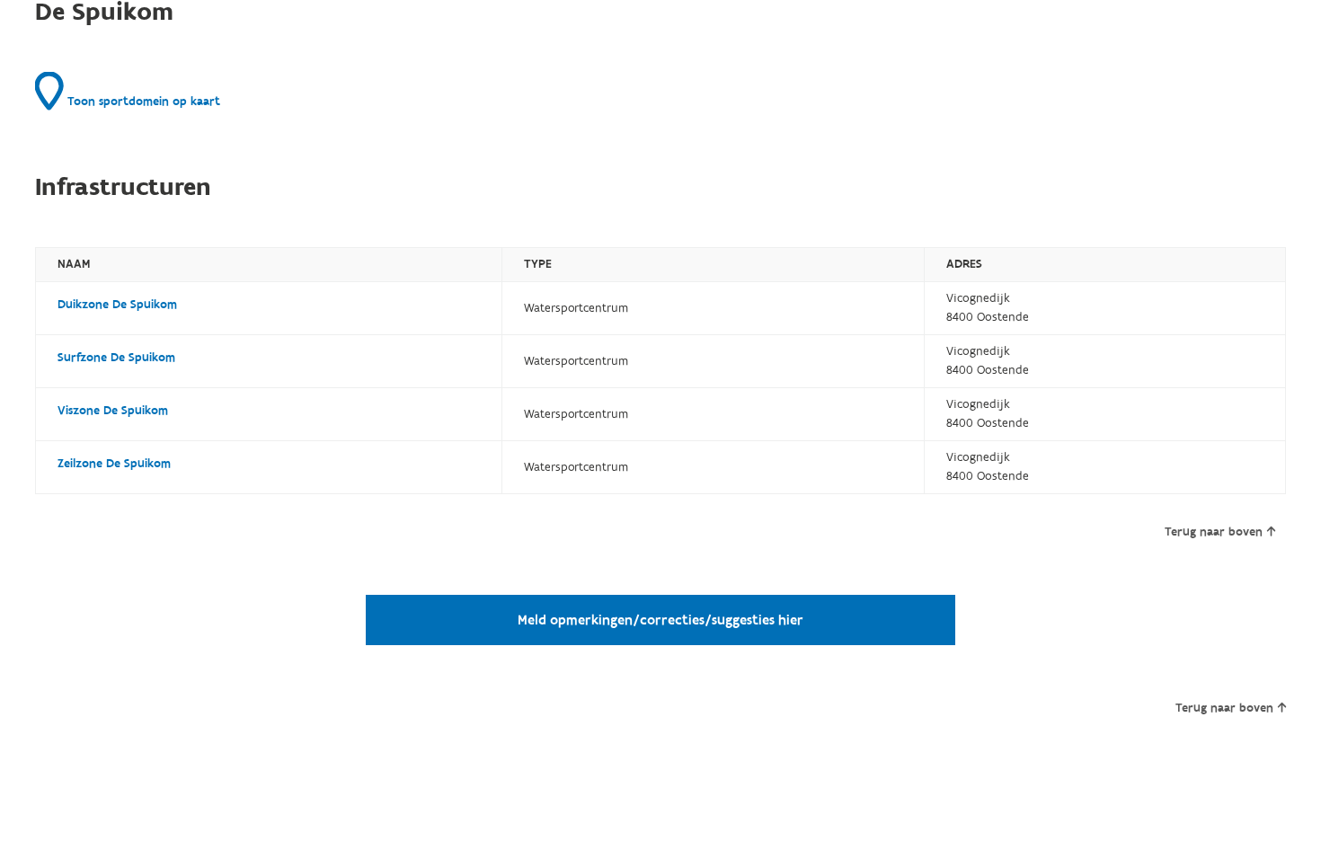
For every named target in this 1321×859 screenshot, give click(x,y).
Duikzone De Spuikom (117, 305)
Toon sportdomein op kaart (142, 101)
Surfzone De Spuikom (116, 358)
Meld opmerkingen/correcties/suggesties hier (660, 620)
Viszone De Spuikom (113, 411)
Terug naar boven (1214, 532)
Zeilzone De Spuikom (114, 464)
